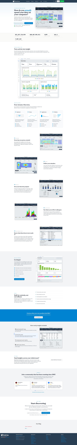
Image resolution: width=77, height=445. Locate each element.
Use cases (32, 439)
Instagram (47, 439)
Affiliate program (63, 440)
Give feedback (33, 437)
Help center (32, 435)
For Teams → (45, 1)
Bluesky (47, 437)
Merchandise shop (63, 441)
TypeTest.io (17, 438)
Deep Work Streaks (33, 443)
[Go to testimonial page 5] (37, 390)
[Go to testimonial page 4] (36, 390)
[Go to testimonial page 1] (34, 390)
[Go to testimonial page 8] (39, 390)
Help (41, 1)
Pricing (32, 1)
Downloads (28, 1)
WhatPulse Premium (33, 438)
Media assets (63, 439)
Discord (47, 436)
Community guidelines (64, 438)
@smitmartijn (7, 437)
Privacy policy (63, 437)
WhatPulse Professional (19, 435)
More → (26, 428)
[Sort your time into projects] (51, 188)
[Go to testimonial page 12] (42, 390)
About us (62, 435)
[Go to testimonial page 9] (40, 390)
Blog (46, 435)
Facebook (47, 438)
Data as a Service (33, 441)
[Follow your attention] (26, 165)
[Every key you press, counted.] (51, 142)
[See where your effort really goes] (26, 211)
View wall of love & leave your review (38, 392)
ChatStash (32, 442)
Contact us (62, 436)
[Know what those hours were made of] (51, 236)
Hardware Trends (33, 440)
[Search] (53, 1)
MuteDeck (17, 437)
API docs (32, 436)
